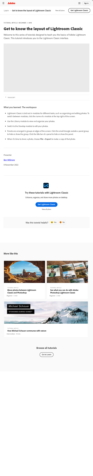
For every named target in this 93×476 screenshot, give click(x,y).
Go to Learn (46, 354)
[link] (6, 10)
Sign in (86, 3)
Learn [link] (6, 10)
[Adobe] (11, 3)
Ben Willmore (9, 160)
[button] (79, 3)
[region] (24, 280)
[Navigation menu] (3, 3)
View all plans (60, 10)
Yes (55, 222)
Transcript (11, 97)
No (63, 222)
